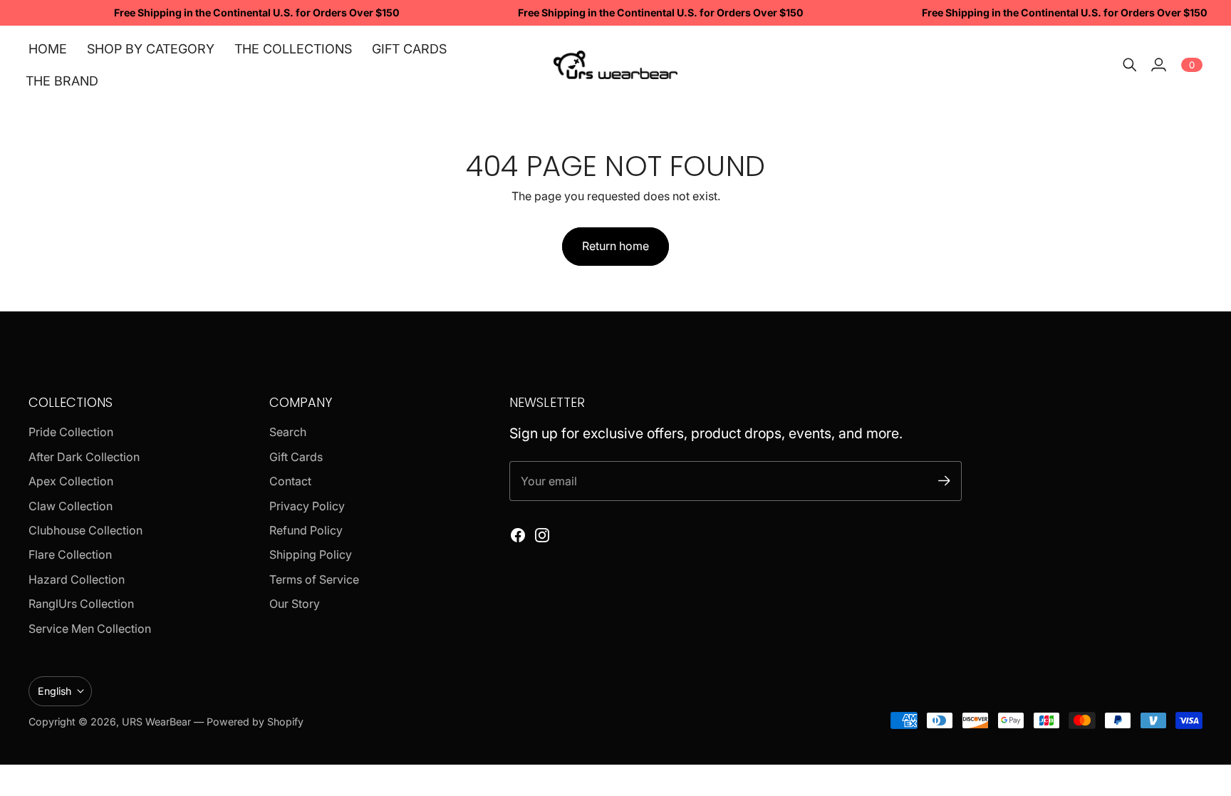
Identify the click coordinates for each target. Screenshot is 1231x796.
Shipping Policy (310, 554)
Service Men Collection (89, 628)
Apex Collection (70, 481)
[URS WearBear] (616, 65)
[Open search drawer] (1130, 65)
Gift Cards (296, 457)
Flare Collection (70, 554)
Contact (290, 481)
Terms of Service (314, 579)
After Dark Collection (84, 457)
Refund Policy (306, 530)
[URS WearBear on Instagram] (542, 535)
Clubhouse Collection (85, 530)
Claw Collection (70, 506)
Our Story (294, 603)
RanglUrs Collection (81, 603)
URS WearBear (158, 721)
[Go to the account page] (1158, 65)
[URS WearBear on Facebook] (517, 535)
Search (287, 432)
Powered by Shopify (255, 721)
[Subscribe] (944, 480)
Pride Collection (70, 432)
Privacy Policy (307, 506)
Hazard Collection (76, 579)
